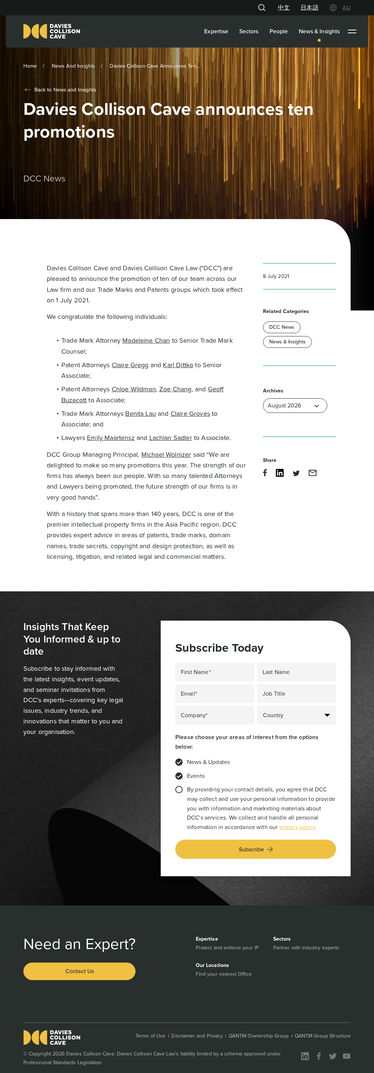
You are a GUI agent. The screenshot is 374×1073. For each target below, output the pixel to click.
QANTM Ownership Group (259, 1036)
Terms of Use (151, 1036)
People (279, 31)
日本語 (309, 7)
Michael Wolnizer (166, 454)
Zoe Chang (175, 389)
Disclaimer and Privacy (197, 1036)
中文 (284, 7)
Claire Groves (190, 413)
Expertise (216, 31)
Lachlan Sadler (170, 438)
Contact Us (79, 971)
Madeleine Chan (146, 340)
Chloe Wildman (134, 389)
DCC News (281, 327)
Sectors (249, 31)
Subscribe (251, 849)
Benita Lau (140, 413)
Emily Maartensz (110, 438)
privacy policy (297, 827)
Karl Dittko (178, 365)
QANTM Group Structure (323, 1036)
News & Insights (319, 31)
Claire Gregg (130, 365)
